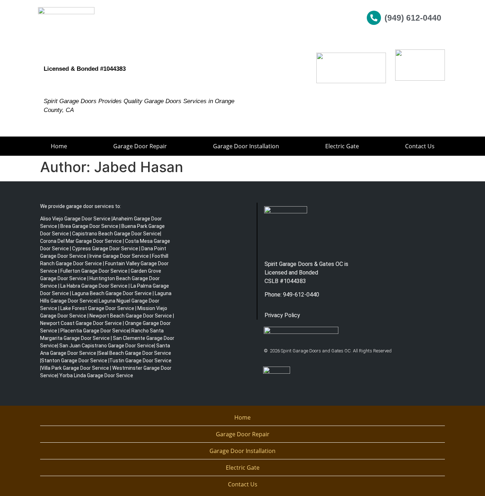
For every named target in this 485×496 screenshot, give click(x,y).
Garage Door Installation (246, 146)
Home (59, 146)
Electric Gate (342, 146)
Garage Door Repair (140, 146)
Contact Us (420, 146)
